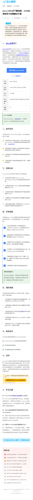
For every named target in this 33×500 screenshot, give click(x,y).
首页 (3, 6)
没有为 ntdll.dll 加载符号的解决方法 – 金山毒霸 (16, 463)
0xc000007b (11, 144)
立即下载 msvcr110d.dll (16, 70)
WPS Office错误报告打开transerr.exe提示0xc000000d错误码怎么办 (17, 479)
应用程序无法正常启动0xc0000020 (14, 482)
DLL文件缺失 (24, 53)
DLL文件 (9, 43)
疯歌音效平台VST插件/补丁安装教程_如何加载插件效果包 (17, 460)
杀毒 (22, 311)
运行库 (17, 119)
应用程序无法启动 (22, 55)
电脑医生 (9, 6)
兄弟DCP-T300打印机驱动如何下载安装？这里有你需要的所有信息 (17, 473)
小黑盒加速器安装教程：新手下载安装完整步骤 (17, 454)
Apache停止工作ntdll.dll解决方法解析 (14, 470)
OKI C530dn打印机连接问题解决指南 (14, 467)
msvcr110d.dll (6, 49)
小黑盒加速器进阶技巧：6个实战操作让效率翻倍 (17, 457)
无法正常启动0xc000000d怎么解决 (14, 476)
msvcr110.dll (17, 395)
